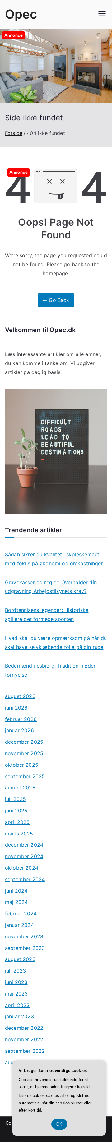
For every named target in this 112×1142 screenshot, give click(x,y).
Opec (21, 14)
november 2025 (24, 753)
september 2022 (25, 1051)
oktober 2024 (21, 868)
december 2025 (24, 742)
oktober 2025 (21, 765)
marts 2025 (19, 833)
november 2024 (24, 856)
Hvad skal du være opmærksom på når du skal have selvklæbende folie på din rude (56, 642)
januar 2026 (19, 730)
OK (59, 1124)
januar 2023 (19, 1016)
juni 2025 (16, 810)
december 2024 (24, 845)
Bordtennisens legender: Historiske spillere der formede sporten (46, 614)
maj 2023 (16, 994)
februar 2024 (21, 913)
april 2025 (17, 822)
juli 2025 (15, 799)
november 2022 (24, 1039)
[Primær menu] (102, 14)
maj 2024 (16, 902)
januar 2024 (19, 925)
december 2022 (24, 1028)
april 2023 (17, 1005)
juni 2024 (16, 891)
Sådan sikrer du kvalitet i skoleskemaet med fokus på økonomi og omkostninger (54, 558)
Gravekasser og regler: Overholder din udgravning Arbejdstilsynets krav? (51, 586)
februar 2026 (21, 719)
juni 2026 (16, 708)
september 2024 (25, 879)
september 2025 (25, 776)
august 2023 (20, 959)
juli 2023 (15, 971)
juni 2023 (16, 982)
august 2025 (20, 787)
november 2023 (24, 936)
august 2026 (20, 696)
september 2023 (25, 948)
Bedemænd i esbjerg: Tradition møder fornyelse (50, 670)
